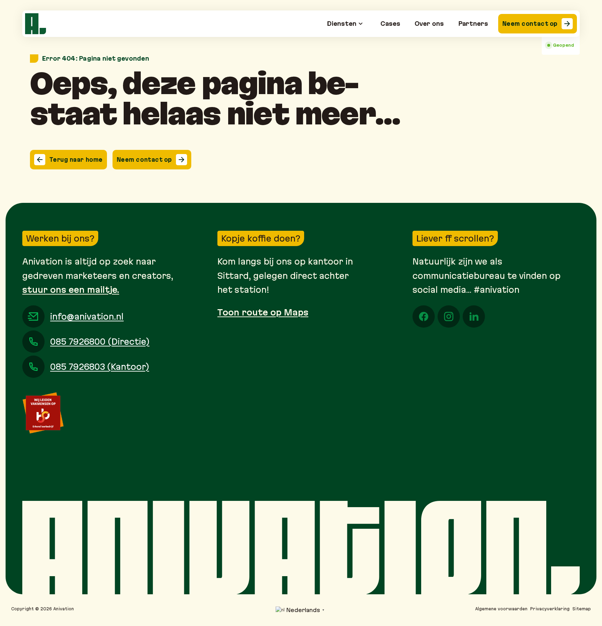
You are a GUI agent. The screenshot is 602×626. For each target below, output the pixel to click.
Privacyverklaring (550, 608)
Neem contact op (530, 23)
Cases (390, 23)
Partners (473, 23)
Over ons (429, 23)
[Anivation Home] (35, 23)
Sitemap (581, 608)
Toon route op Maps (262, 312)
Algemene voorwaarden (501, 608)
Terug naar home (76, 159)
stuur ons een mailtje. (70, 289)
